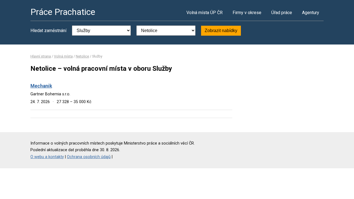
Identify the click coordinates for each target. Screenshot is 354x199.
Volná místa (63, 56)
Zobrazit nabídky (221, 30)
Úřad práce (281, 12)
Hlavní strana (40, 56)
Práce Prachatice (62, 12)
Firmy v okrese (247, 12)
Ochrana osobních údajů (89, 157)
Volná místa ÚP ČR (204, 12)
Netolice (82, 56)
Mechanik (41, 86)
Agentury (310, 12)
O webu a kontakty (47, 157)
